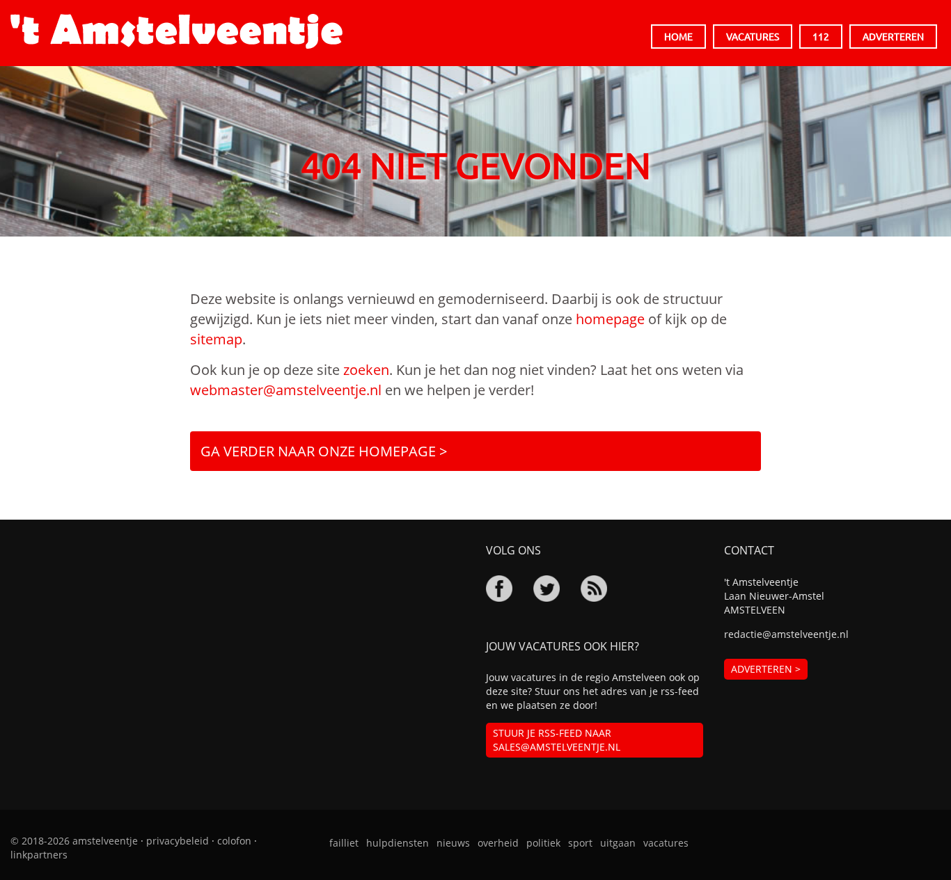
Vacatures (752, 36)
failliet (344, 842)
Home (678, 36)
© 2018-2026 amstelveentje (74, 840)
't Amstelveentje (176, 31)
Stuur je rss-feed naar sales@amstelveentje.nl (556, 739)
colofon (234, 840)
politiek (543, 842)
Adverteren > (766, 668)
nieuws (453, 842)
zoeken (366, 369)
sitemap (216, 339)
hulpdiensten (397, 842)
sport (580, 842)
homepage (610, 319)
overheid (498, 842)
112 (820, 36)
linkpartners (39, 854)
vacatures (666, 842)
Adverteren (893, 36)
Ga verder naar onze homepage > (324, 451)
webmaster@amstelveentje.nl (286, 390)
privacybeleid (177, 840)
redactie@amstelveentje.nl (786, 634)
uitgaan (618, 842)
